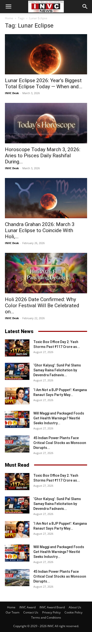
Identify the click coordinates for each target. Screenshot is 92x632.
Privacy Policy (51, 612)
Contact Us (30, 612)
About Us (75, 607)
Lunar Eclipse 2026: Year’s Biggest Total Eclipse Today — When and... (43, 83)
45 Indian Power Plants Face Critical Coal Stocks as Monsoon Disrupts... (59, 443)
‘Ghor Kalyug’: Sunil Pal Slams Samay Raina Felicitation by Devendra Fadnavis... (57, 370)
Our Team (12, 612)
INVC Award (27, 607)
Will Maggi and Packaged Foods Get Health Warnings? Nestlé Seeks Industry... (58, 418)
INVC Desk (12, 93)
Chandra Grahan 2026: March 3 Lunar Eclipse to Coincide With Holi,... (40, 230)
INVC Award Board (52, 607)
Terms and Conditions (46, 617)
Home (9, 18)
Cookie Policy (73, 612)
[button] (8, 6)
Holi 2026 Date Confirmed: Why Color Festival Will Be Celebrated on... (42, 305)
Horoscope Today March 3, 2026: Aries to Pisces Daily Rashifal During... (42, 156)
